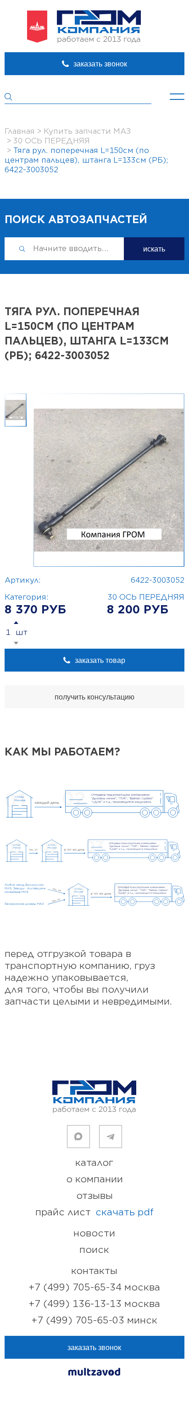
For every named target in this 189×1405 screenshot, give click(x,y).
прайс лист (94, 1212)
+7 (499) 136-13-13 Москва (94, 1304)
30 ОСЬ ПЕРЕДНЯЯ (146, 597)
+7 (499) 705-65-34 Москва (94, 1287)
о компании (94, 1179)
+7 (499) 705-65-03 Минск (94, 1320)
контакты (94, 1271)
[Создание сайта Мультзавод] (94, 1373)
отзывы (94, 1196)
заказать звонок (100, 64)
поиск (94, 1250)
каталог (94, 1163)
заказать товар (100, 660)
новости (94, 1233)
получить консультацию (94, 697)
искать (154, 249)
